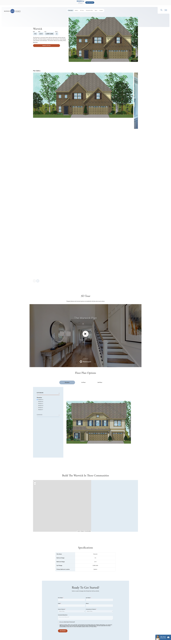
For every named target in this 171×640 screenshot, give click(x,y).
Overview (70, 10)
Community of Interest (91, 609)
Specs (96, 10)
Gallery (76, 10)
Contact (101, 10)
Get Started (63, 630)
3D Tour (82, 10)
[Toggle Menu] (165, 10)
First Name (60, 597)
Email (59, 603)
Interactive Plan (89, 10)
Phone (87, 603)
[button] (89, 2)
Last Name (88, 597)
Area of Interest (62, 609)
